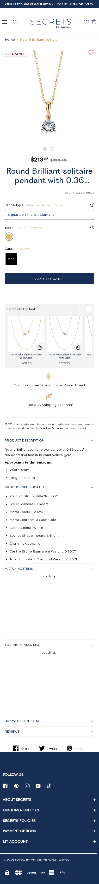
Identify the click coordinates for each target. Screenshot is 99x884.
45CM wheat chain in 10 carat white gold (64, 356)
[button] (94, 21)
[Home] (50, 24)
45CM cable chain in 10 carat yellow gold (26, 356)
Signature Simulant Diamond (31, 214)
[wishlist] (86, 22)
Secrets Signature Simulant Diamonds (53, 428)
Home (10, 39)
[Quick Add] (39, 347)
